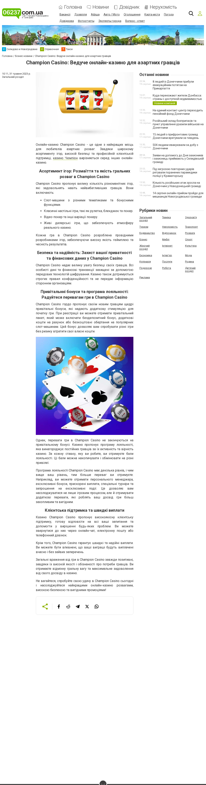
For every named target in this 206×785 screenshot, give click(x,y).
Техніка (166, 217)
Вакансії (65, 14)
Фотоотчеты (86, 21)
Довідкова (67, 21)
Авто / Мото (112, 14)
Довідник (129, 7)
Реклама (144, 277)
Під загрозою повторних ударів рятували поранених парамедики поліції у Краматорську (175, 172)
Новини (101, 7)
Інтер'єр (167, 255)
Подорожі (145, 268)
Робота (166, 268)
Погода (169, 14)
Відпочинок (169, 233)
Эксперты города (109, 21)
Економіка (145, 255)
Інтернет (167, 245)
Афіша (95, 14)
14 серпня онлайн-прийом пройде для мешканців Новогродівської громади (178, 195)
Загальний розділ (145, 219)
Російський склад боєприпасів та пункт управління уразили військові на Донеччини (178, 124)
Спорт (189, 239)
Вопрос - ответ (135, 21)
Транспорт (191, 226)
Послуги (167, 261)
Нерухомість (163, 7)
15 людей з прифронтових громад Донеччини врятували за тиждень (176, 136)
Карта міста (152, 14)
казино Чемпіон (65, 158)
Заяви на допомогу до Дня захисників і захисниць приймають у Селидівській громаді (178, 159)
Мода (188, 255)
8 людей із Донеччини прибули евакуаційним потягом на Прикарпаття (173, 85)
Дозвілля (80, 14)
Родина (189, 261)
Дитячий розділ (190, 269)
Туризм (143, 226)
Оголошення (132, 14)
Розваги (190, 233)
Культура (191, 245)
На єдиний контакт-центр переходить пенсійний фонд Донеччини (178, 112)
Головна (73, 7)
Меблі (165, 239)
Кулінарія (145, 261)
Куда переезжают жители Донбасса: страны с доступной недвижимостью (177, 97)
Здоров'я (191, 217)
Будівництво (147, 233)
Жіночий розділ (144, 247)
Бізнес (143, 239)
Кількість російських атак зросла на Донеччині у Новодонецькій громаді (177, 184)
